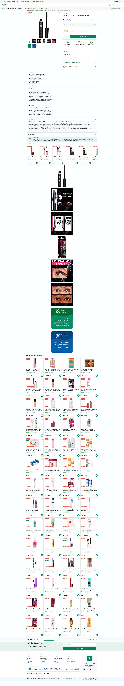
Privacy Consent (70, 659)
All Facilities (42, 661)
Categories (55, 656)
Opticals (26, 8)
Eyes (49, 10)
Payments (68, 662)
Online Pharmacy (30, 10)
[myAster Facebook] (85, 639)
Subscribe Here (79, 648)
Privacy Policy (69, 658)
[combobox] (58, 5)
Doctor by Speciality (43, 658)
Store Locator (56, 662)
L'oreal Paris (66, 13)
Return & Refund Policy (71, 661)
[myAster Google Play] (85, 669)
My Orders (55, 659)
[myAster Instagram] (88, 639)
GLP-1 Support (41, 8)
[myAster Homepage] (5, 5)
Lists (28, 659)
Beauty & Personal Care (39, 10)
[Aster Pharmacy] (41, 669)
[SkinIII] (77, 669)
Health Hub (19, 8)
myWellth (28, 662)
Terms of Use (69, 656)
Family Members (30, 661)
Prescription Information (58, 658)
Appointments (29, 658)
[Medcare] (61, 668)
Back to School (33, 8)
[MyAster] (35, 669)
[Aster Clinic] (51, 669)
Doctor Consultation (10, 8)
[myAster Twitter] (90, 639)
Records (28, 656)
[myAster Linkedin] (93, 639)
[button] (59, 12)
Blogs (46, 8)
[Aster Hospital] (46, 669)
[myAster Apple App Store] (93, 669)
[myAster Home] (28, 678)
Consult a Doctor (43, 656)
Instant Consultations (44, 659)
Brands (55, 661)
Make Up (45, 10)
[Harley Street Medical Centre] (72, 669)
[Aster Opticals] (56, 669)
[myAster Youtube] (96, 639)
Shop (3, 8)
